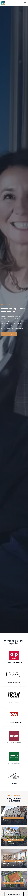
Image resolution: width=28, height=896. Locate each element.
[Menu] (25, 3)
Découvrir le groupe (9, 334)
